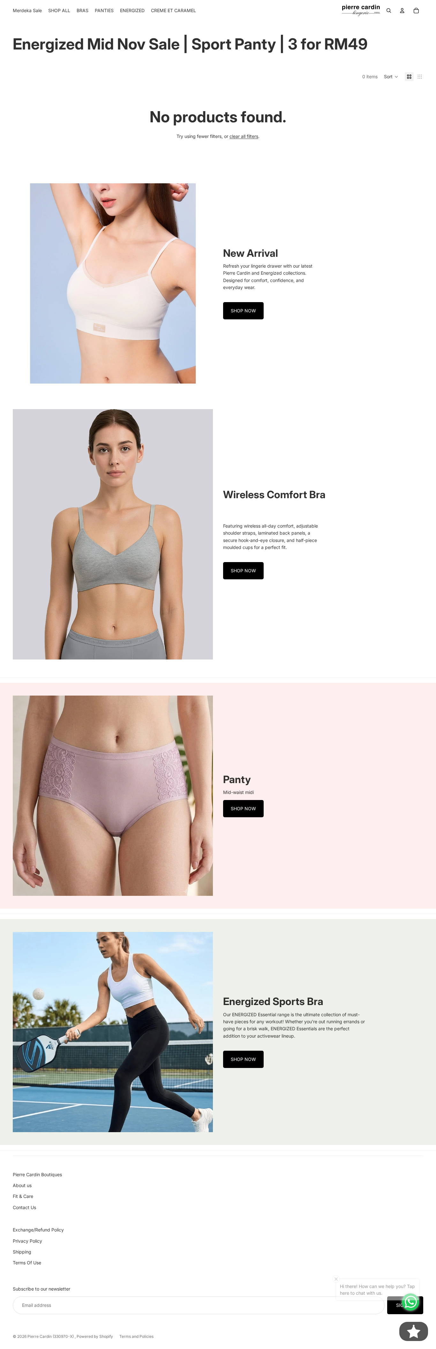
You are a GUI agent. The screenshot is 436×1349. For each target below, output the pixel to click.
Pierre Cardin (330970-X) (51, 1336)
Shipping (22, 1251)
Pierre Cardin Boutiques (37, 1174)
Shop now (243, 310)
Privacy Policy (27, 1241)
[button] (391, 77)
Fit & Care (23, 1196)
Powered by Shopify (95, 1336)
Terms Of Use (27, 1262)
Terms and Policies (136, 1336)
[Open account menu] (402, 11)
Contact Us (24, 1207)
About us (22, 1185)
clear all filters (243, 136)
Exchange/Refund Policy (38, 1229)
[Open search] (389, 11)
